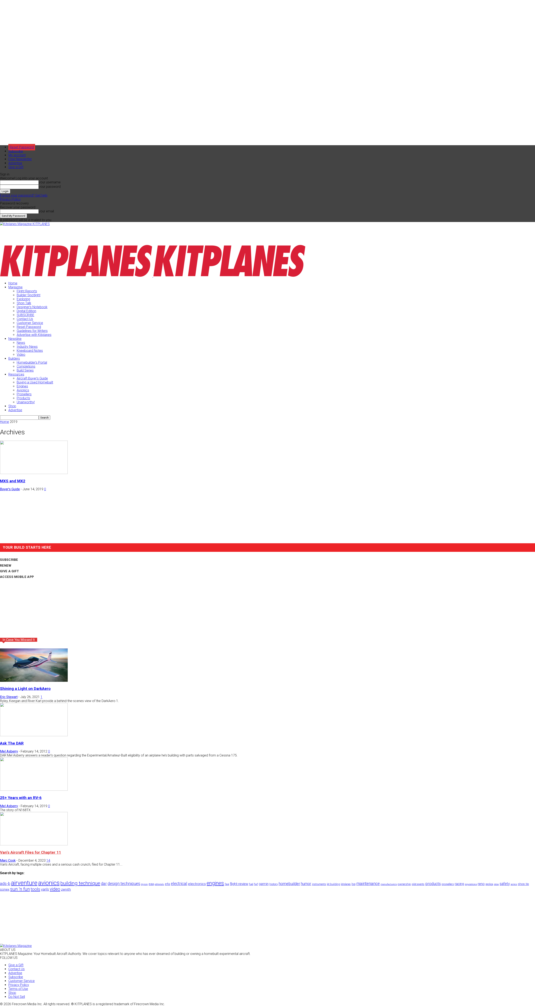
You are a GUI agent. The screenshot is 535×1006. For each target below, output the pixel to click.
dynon (144, 884)
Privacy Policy (10, 199)
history (273, 884)
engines (215, 883)
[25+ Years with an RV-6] (34, 790)
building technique (80, 883)
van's (45, 889)
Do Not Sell (16, 997)
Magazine (15, 287)
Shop (12, 406)
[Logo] (76, 276)
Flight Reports (27, 291)
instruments (319, 884)
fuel (251, 884)
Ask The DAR (12, 743)
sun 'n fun (20, 889)
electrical (179, 883)
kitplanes (346, 884)
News (21, 343)
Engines (22, 386)
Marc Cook (8, 860)
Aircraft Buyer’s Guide (32, 378)
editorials (159, 884)
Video (21, 355)
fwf (256, 884)
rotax (496, 884)
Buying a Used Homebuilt (35, 382)
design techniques (124, 883)
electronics (197, 884)
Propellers (24, 394)
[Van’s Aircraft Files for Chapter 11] (34, 844)
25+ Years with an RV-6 (21, 797)
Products (23, 398)
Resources (16, 374)
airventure (24, 882)
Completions (26, 366)
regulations (471, 884)
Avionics (23, 390)
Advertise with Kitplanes (34, 335)
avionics (49, 882)
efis (167, 884)
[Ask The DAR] (34, 735)
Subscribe (15, 151)
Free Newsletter (20, 159)
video (55, 889)
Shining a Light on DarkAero (25, 688)
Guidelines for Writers (32, 331)
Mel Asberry (9, 751)
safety (505, 883)
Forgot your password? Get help (23, 195)
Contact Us (25, 319)
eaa (151, 884)
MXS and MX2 (12, 481)
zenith (66, 889)
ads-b (5, 883)
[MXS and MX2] (34, 473)
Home (12, 283)
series (514, 884)
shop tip (523, 884)
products (433, 883)
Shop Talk (24, 303)
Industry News (27, 347)
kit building (333, 884)
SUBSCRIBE (25, 315)
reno (481, 884)
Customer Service (30, 323)
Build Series (25, 370)
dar (104, 883)
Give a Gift (15, 167)
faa (227, 884)
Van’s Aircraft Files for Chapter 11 (30, 852)
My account (17, 155)
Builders (14, 359)
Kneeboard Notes (30, 351)
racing (459, 884)
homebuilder (289, 883)
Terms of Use (18, 989)
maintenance (368, 883)
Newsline (15, 339)
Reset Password (29, 327)
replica (489, 884)
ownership (404, 884)
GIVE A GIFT (9, 571)
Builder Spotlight (28, 295)
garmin (264, 884)
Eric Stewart (9, 697)
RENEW (5, 565)
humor (306, 883)
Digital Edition (26, 311)
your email (46, 211)
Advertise (15, 163)
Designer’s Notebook (32, 307)
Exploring (23, 299)
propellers (448, 884)
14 (48, 860)
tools (35, 889)
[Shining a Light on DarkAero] (34, 681)
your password (50, 187)
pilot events (418, 884)
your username (50, 182)
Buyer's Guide (10, 489)
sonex (4, 889)
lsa (353, 884)
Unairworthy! (26, 402)
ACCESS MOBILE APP (17, 577)
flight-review (239, 884)
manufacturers (389, 884)
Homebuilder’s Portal (32, 362)
